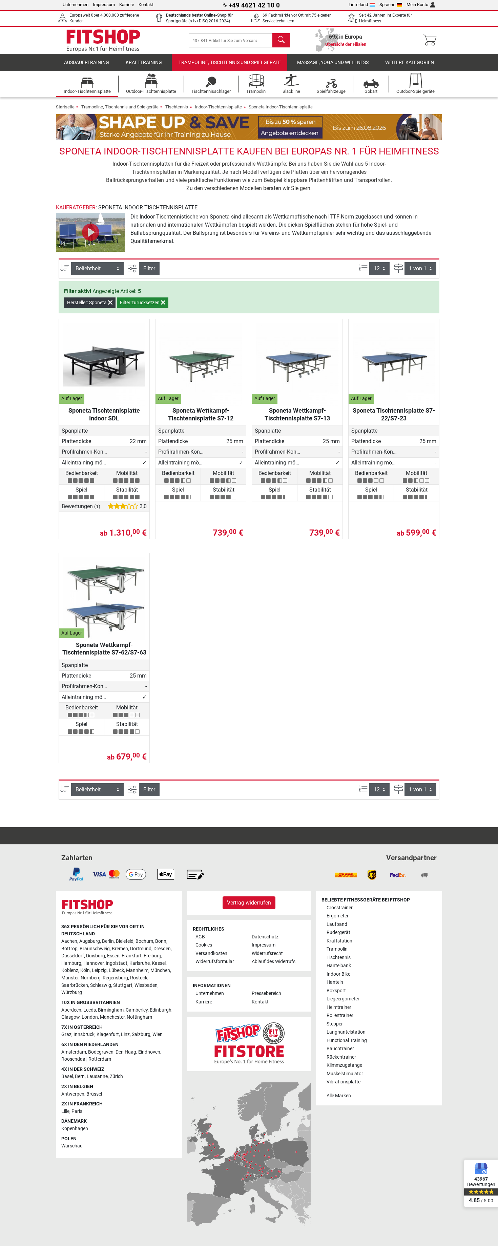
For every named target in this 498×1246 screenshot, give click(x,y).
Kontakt (146, 4)
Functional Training (347, 1040)
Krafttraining (144, 62)
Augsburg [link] (89, 941)
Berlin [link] (108, 941)
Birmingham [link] (111, 1010)
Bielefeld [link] (124, 941)
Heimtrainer (339, 1007)
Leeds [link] (89, 1010)
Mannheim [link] (137, 970)
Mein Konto (417, 4)
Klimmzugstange (344, 1065)
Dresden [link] (162, 949)
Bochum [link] (144, 941)
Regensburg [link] (115, 978)
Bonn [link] (160, 941)
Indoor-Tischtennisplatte (218, 106)
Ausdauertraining (86, 62)
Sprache (387, 4)
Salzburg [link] (141, 1034)
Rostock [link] (138, 978)
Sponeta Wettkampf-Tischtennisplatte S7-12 (200, 414)
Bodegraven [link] (100, 1052)
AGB (200, 937)
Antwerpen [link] (72, 1094)
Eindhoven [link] (149, 1052)
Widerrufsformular (214, 961)
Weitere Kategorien (409, 62)
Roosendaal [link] (73, 1059)
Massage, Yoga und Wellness (333, 62)
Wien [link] (157, 1034)
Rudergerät (338, 932)
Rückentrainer (341, 1057)
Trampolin (337, 949)
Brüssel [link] (94, 1094)
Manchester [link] (112, 1017)
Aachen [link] (69, 941)
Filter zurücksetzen (140, 302)
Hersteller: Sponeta (87, 302)
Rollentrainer (340, 1015)
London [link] (90, 1017)
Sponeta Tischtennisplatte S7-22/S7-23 (394, 414)
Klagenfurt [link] (108, 1034)
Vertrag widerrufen (249, 902)
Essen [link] (113, 956)
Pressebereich (266, 993)
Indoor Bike (338, 974)
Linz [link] (125, 1034)
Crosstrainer (340, 908)
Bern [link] (80, 1076)
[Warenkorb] (431, 40)
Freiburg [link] (152, 956)
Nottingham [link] (139, 1017)
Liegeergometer (343, 999)
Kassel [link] (159, 963)
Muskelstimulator (345, 1074)
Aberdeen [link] (71, 1010)
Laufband (337, 924)
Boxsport (336, 991)
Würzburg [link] (71, 992)
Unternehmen (75, 4)
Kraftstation (339, 941)
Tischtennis (176, 106)
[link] (76, 874)
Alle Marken (339, 1096)
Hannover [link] (93, 963)
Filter (149, 268)
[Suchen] (281, 40)
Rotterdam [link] (99, 1059)
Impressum (104, 4)
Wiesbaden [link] (146, 985)
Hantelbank (339, 966)
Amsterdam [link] (73, 1052)
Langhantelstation (346, 1032)
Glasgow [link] (70, 1017)
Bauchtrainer (340, 1049)
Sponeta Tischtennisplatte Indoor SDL (104, 414)
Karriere (126, 4)
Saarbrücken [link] (74, 985)
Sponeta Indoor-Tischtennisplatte (281, 106)
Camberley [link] (137, 1010)
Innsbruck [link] (84, 1034)
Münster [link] (70, 978)
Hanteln (335, 982)
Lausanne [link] (97, 1076)
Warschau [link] (72, 1146)
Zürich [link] (116, 1076)
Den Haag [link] (126, 1052)
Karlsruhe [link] (139, 963)
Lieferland (358, 4)
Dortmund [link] (140, 949)
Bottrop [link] (69, 949)
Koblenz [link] (69, 970)
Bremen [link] (120, 949)
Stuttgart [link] (122, 985)
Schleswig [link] (100, 985)
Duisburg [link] (95, 956)
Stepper (335, 1024)
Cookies (203, 945)
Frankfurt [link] (132, 956)
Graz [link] (66, 1034)
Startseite (65, 106)
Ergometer (338, 916)
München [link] (160, 970)
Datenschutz (265, 937)
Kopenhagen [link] (74, 1128)
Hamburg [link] (71, 963)
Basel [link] (67, 1076)
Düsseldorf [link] (72, 956)
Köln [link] (85, 970)
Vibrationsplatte (343, 1082)
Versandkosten (211, 953)
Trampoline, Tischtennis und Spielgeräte (230, 62)
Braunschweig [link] (95, 949)
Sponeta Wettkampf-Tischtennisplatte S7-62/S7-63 (104, 648)
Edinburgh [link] (160, 1010)
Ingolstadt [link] (116, 963)
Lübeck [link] (116, 970)
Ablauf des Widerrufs (273, 961)
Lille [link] (65, 1111)
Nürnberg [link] (91, 978)
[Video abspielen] (90, 232)
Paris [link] (76, 1111)
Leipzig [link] (99, 970)
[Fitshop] (103, 40)
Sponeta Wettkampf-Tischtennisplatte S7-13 (297, 414)
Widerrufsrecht (267, 953)
